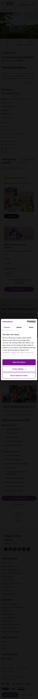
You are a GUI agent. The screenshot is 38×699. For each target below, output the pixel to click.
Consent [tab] (7, 327)
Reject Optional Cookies (19, 375)
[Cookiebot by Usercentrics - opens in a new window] (27, 321)
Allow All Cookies (19, 362)
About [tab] (31, 327)
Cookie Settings (18, 369)
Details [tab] (19, 327)
